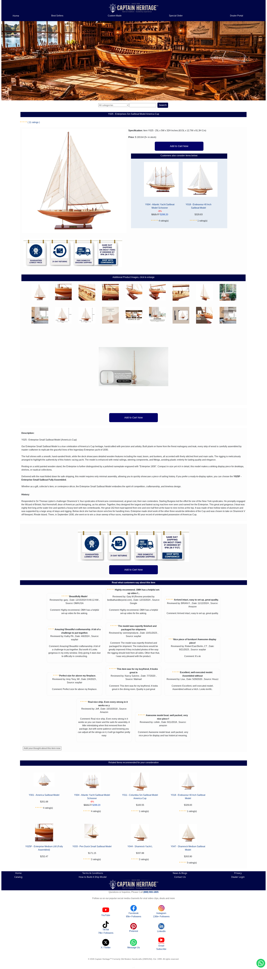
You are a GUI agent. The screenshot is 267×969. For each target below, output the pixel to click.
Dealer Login (238, 876)
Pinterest (133, 931)
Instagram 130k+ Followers (161, 915)
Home (16, 15)
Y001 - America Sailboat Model (44, 795)
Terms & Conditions (92, 873)
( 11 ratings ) (34, 122)
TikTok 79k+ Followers (105, 931)
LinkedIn (161, 931)
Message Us (133, 947)
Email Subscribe (161, 947)
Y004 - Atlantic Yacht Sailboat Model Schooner (159, 206)
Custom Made (115, 15)
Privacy (238, 873)
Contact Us (180, 876)
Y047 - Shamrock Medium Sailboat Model (188, 848)
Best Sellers (57, 15)
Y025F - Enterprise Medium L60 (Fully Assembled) (44, 848)
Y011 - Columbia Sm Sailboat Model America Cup (140, 797)
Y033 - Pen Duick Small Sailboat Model (92, 846)
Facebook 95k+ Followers (133, 915)
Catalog (18, 876)
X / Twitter (106, 947)
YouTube (105, 915)
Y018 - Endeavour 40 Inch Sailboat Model (198, 206)
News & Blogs (180, 873)
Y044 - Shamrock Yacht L (140, 846)
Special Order (176, 15)
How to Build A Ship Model (93, 876)
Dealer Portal (236, 15)
